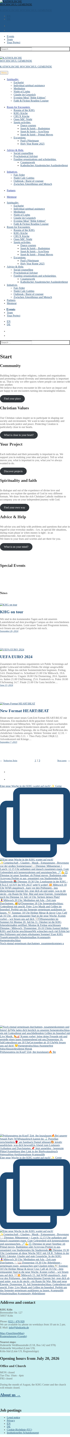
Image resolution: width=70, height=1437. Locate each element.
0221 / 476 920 (16, 1321)
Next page (63, 760)
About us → (10, 1395)
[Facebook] (7, 771)
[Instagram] (7, 778)
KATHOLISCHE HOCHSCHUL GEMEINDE (26, 10)
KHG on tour (11, 612)
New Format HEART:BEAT (24, 711)
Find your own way (14, 507)
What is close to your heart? (19, 435)
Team (10, 39)
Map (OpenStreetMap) (12, 1333)
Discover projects (13, 471)
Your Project (13, 42)
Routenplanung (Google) (13, 1336)
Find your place (12, 398)
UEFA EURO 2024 (16, 657)
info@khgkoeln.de (19, 1327)
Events (10, 36)
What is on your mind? (16, 546)
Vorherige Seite (8, 760)
